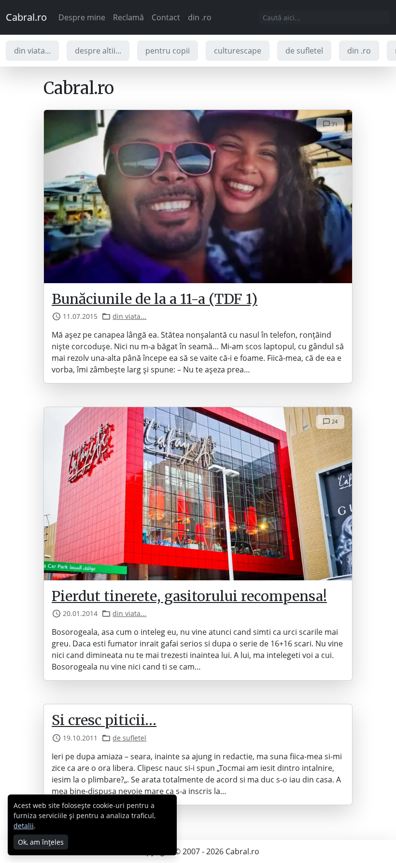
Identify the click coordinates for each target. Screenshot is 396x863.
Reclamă (128, 17)
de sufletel (304, 50)
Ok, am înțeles (41, 842)
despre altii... (98, 50)
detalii (24, 825)
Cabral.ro (26, 17)
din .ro (200, 17)
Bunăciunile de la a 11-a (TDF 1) (154, 299)
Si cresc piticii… (104, 720)
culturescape (237, 50)
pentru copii (167, 50)
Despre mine (81, 17)
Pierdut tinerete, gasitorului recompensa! (189, 596)
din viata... (32, 50)
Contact (166, 17)
